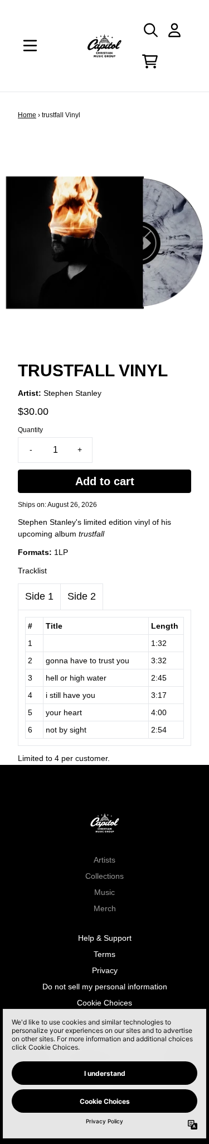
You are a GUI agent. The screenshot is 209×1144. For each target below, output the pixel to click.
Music (104, 892)
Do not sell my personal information (104, 986)
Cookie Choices (104, 1002)
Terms (104, 954)
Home (27, 115)
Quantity (30, 430)
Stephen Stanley (72, 393)
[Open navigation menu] (30, 45)
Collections (104, 876)
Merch (105, 908)
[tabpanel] (104, 678)
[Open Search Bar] (150, 30)
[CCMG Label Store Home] (105, 45)
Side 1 (39, 596)
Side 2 (81, 596)
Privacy (105, 970)
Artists (104, 859)
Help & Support (105, 938)
